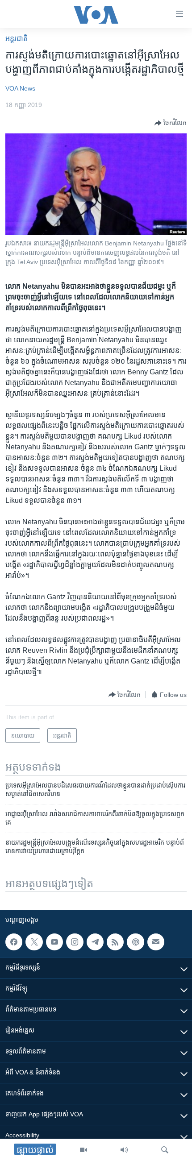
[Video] (83, 1150)
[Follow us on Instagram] (74, 941)
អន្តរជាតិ (16, 38)
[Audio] (124, 1150)
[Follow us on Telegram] (95, 941)
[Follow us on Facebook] (13, 941)
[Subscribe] (155, 941)
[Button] (170, 123)
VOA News (20, 88)
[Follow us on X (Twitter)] (33, 941)
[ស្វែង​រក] (164, 1150)
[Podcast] (135, 941)
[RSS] (115, 941)
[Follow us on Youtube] (54, 941)
